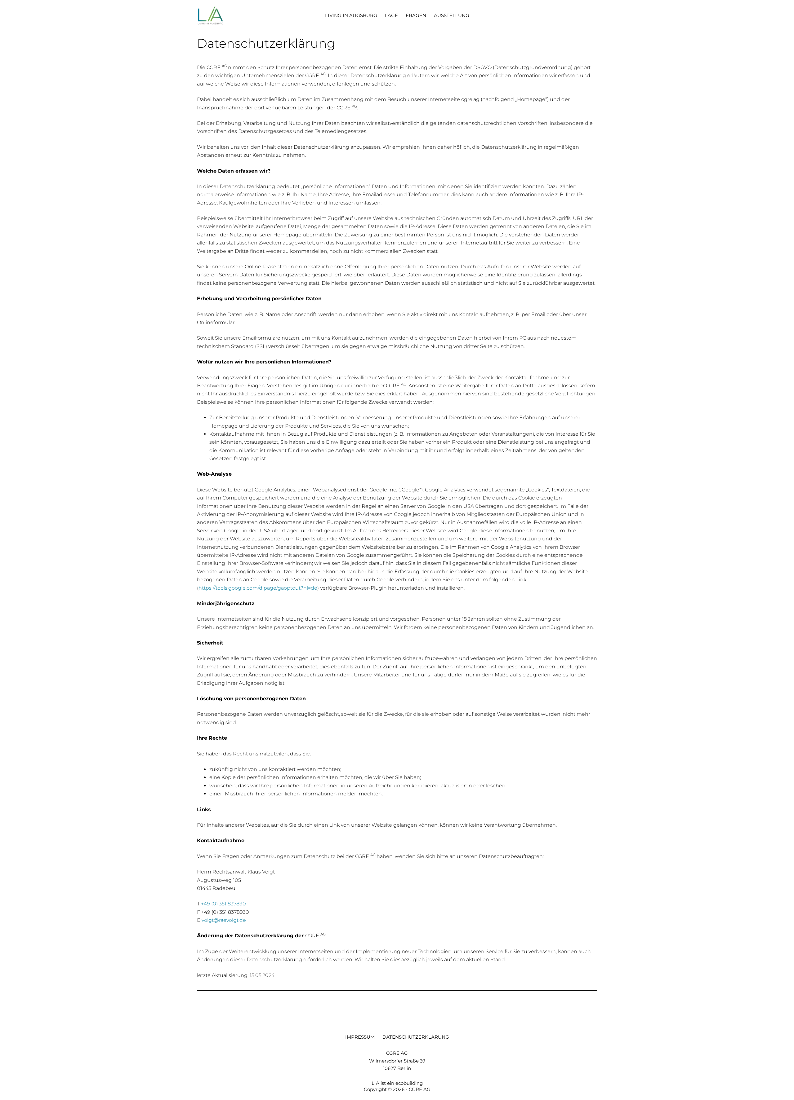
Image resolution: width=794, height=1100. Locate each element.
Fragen (416, 15)
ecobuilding (409, 1083)
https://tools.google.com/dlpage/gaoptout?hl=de (257, 588)
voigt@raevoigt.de (224, 920)
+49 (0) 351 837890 (223, 904)
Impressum (360, 1037)
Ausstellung (451, 15)
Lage (391, 15)
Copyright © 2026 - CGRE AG (397, 1089)
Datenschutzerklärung (415, 1037)
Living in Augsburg (351, 15)
